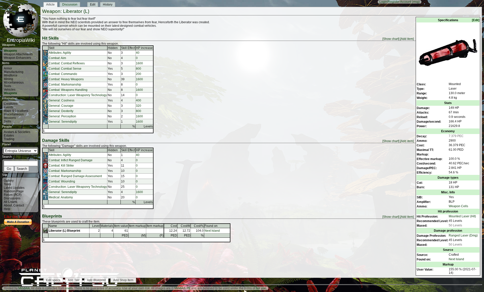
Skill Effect (128, 48)
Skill (51, 48)
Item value (121, 226)
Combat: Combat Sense (65, 68)
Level (96, 226)
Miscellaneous (14, 82)
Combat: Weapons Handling (68, 90)
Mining (8, 79)
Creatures (10, 103)
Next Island (456, 259)
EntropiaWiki (21, 40)
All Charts (10, 202)
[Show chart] (390, 39)
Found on (211, 226)
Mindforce (10, 75)
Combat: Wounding (62, 181)
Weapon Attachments (18, 54)
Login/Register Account (395, 2)
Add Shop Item (123, 280)
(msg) (416, 2)
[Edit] (475, 20)
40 (137, 53)
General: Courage (61, 106)
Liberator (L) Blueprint (64, 230)
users (69, 288)
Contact (18, 205)
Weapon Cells (458, 206)
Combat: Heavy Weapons (66, 79)
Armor (8, 68)
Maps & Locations (16, 111)
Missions (10, 118)
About (8, 205)
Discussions (12, 198)
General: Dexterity (61, 111)
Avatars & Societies (17, 132)
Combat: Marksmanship (65, 84)
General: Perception (62, 116)
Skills (7, 121)
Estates (9, 135)
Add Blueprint (96, 280)
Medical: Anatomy (61, 197)
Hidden (113, 48)
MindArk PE (182, 288)
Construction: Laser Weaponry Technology (78, 95)
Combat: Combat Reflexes (67, 63)
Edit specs (53, 280)
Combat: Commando (63, 74)
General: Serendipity (63, 121)
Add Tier (73, 280)
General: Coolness (61, 100)
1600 (139, 63)
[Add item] (407, 39)
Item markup (137, 226)
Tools (7, 86)
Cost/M (185, 226)
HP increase (144, 48)
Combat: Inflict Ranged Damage (71, 160)
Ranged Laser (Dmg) (463, 235)
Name (53, 226)
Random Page (14, 191)
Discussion (69, 4)
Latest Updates (14, 188)
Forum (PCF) (12, 195)
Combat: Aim (57, 58)
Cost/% (199, 226)
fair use (261, 288)
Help (7, 209)
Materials (107, 226)
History (107, 4)
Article (50, 4)
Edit (92, 4)
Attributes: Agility (60, 53)
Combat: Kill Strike (61, 165)
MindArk (24, 288)
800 (138, 68)
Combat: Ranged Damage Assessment (75, 176)
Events (8, 107)
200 (138, 74)
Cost (174, 226)
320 (138, 106)
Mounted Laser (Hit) (462, 216)
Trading (9, 139)
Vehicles (9, 89)
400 (138, 100)
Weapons (10, 50)
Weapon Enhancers (17, 58)
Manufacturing (13, 72)
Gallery (9, 180)
